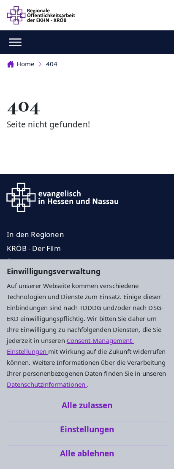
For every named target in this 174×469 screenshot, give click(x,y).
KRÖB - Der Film (34, 248)
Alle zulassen (87, 405)
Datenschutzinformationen (47, 384)
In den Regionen (35, 234)
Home (25, 63)
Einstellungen (87, 429)
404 (51, 63)
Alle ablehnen (87, 453)
